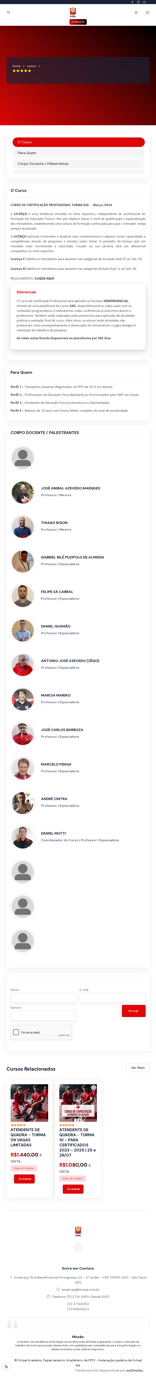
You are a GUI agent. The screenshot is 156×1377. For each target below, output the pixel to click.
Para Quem (27, 152)
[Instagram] (78, 1247)
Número (16, 1008)
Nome (15, 990)
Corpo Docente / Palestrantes (43, 163)
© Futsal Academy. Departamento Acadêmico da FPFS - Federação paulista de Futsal (78, 1360)
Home (17, 66)
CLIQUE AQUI (44, 278)
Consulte (78, 22)
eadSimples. (135, 1370)
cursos (31, 66)
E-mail (84, 990)
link (78, 1365)
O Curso (25, 142)
